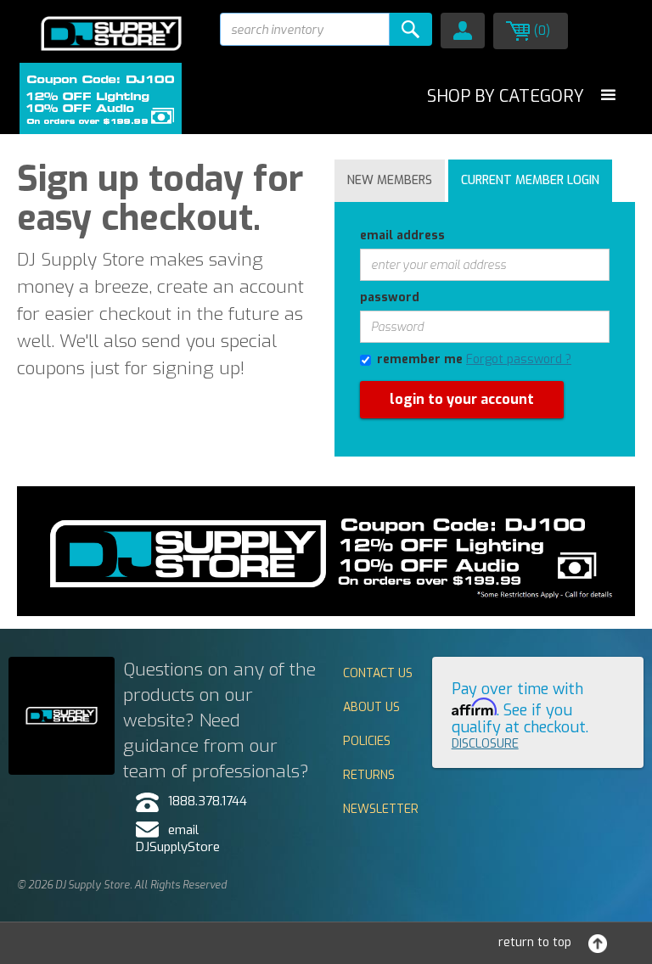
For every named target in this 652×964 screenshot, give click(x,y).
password (389, 297)
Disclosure (485, 744)
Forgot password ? (518, 359)
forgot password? (382, 465)
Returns (369, 775)
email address (402, 235)
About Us (371, 707)
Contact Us (378, 673)
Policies (367, 741)
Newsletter (381, 809)
